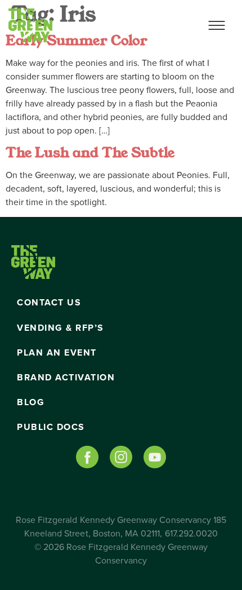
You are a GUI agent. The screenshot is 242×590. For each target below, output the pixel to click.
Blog (30, 402)
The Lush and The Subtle (90, 152)
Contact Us (49, 302)
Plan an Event (57, 352)
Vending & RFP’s (60, 328)
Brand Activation (66, 377)
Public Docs (51, 427)
